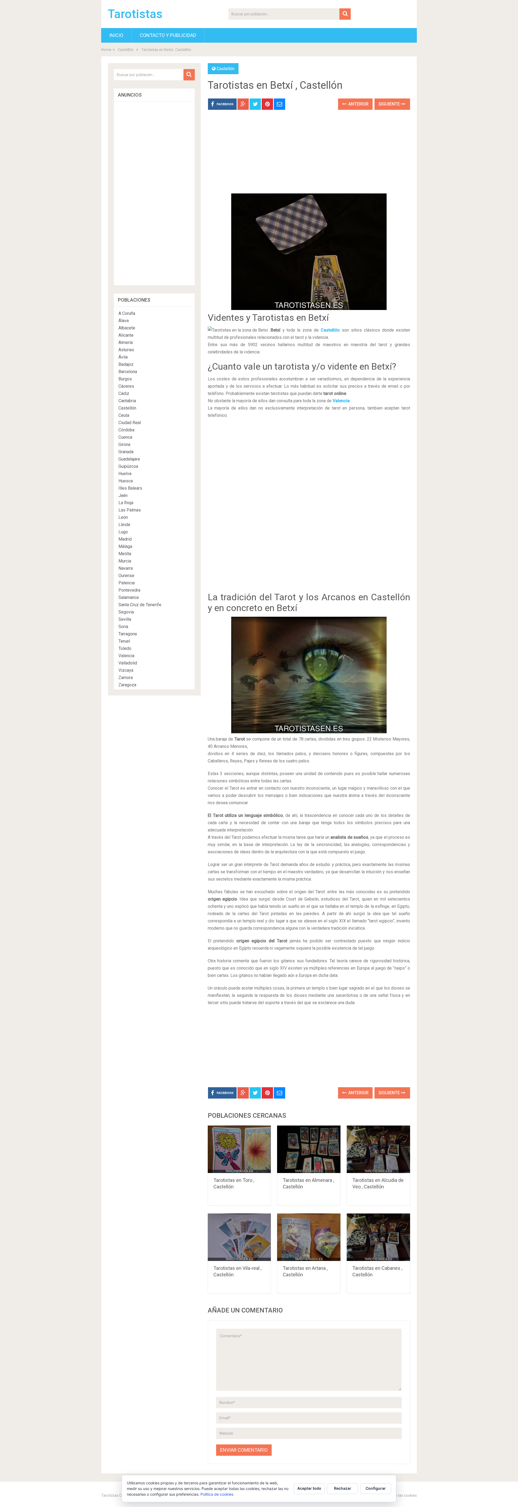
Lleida (124, 524)
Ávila (123, 357)
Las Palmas (129, 510)
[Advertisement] (309, 155)
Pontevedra (129, 590)
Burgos (125, 378)
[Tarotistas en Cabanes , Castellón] (378, 1237)
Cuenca (125, 437)
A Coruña (126, 313)
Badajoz (126, 364)
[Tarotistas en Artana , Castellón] (308, 1237)
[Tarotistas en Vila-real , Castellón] (239, 1237)
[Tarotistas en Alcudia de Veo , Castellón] (378, 1149)
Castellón (126, 49)
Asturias (126, 349)
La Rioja (125, 502)
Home (106, 49)
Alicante (126, 335)
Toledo (124, 648)
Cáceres (126, 386)
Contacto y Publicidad (168, 35)
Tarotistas (135, 14)
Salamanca (128, 597)
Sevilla (124, 619)
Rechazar (342, 1488)
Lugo (123, 531)
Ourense (126, 575)
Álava (123, 320)
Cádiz (123, 393)
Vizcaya (125, 670)
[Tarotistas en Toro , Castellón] (239, 1149)
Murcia (124, 561)
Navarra (125, 568)
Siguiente (390, 104)
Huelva (124, 473)
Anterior (358, 104)
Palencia (126, 582)
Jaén (123, 495)
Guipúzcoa (128, 466)
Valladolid (127, 663)
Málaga (125, 546)
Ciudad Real (129, 422)
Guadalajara (129, 459)
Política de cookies (216, 1494)
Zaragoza (127, 684)
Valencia (341, 400)
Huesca (125, 480)
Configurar (376, 1488)
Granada (126, 451)
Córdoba (126, 429)
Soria (123, 626)
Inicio (116, 35)
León (123, 517)
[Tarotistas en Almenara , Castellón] (308, 1149)
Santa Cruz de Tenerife (139, 604)
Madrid (125, 539)
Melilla (124, 553)
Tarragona (127, 633)
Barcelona (127, 371)
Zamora (125, 677)
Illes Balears (130, 488)
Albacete (126, 327)
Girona (124, 444)
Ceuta (123, 415)
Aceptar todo (309, 1488)
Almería (125, 342)
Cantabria (127, 400)
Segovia (126, 612)
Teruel (124, 641)
